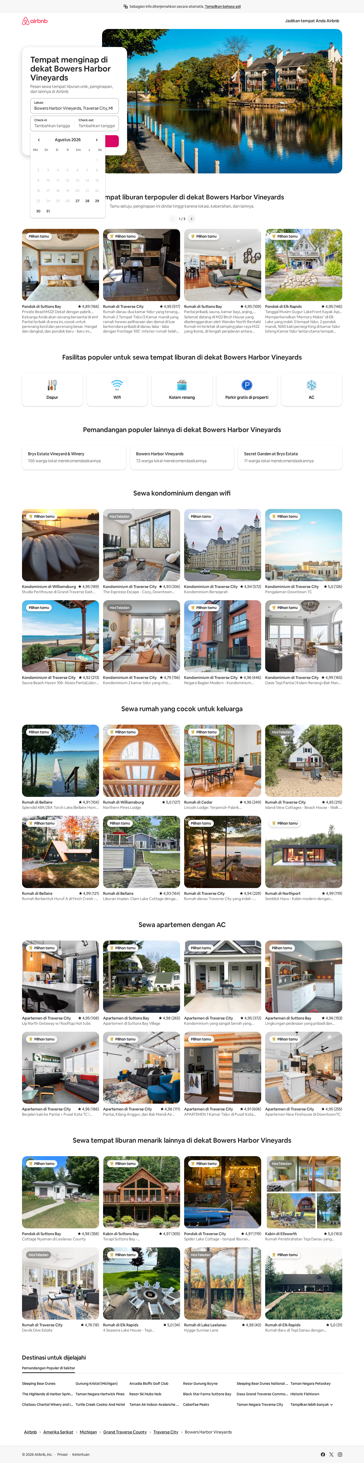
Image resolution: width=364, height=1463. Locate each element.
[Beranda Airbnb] (35, 21)
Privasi (62, 1454)
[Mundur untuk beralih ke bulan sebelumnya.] (39, 139)
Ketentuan (81, 1454)
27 (78, 201)
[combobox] (74, 108)
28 (87, 201)
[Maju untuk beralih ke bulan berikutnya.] (96, 139)
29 (97, 201)
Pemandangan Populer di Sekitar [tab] (48, 1368)
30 (38, 211)
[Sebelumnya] (173, 219)
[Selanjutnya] (191, 219)
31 (48, 211)
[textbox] (52, 126)
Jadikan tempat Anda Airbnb (312, 20)
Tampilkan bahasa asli (223, 6)
